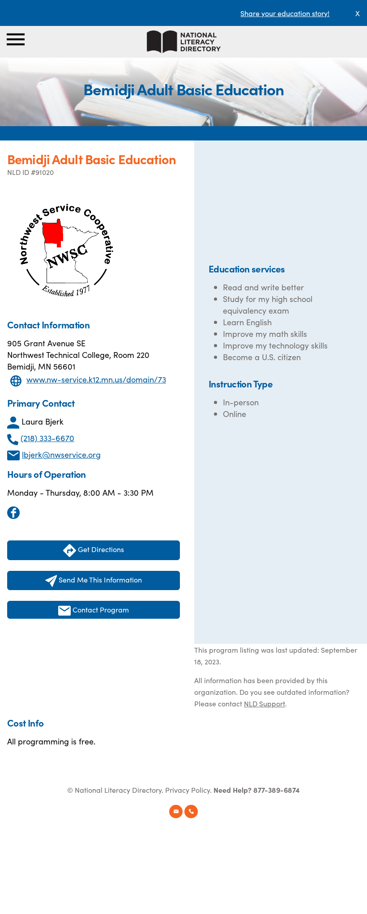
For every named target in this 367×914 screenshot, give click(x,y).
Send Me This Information (99, 579)
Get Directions (100, 549)
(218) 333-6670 (47, 437)
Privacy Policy (187, 790)
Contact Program (100, 609)
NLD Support (264, 703)
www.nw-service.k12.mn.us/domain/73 (96, 379)
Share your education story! (284, 13)
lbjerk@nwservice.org (61, 454)
